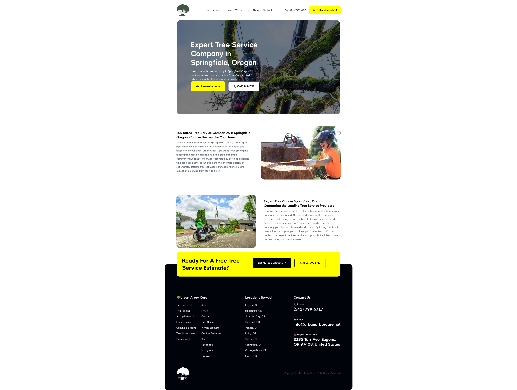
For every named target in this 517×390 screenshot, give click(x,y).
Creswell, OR (252, 322)
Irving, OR (250, 333)
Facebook (207, 344)
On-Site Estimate (211, 333)
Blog (203, 339)
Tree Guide (207, 322)
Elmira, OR (251, 356)
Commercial (183, 339)
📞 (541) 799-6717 (244, 86)
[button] (215, 10)
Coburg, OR (251, 339)
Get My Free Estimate (324, 10)
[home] (189, 10)
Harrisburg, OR (253, 310)
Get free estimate (208, 86)
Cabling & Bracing (186, 327)
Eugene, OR (251, 305)
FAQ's (204, 310)
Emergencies (183, 322)
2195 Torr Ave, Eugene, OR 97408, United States (317, 342)
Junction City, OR (255, 316)
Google (205, 356)
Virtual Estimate (210, 327)
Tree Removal (184, 305)
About (256, 10)
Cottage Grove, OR (256, 350)
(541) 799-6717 (308, 309)
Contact (267, 10)
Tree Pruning (183, 310)
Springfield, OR (253, 344)
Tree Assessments (186, 333)
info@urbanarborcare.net (317, 324)
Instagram (207, 350)
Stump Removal (185, 316)
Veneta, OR (251, 327)
